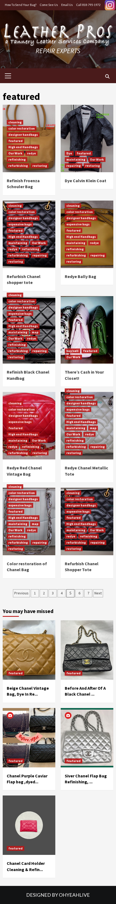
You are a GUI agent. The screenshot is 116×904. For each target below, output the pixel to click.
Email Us (67, 4)
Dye (69, 153)
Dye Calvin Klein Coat (85, 180)
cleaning (15, 122)
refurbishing (18, 166)
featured (15, 141)
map (35, 332)
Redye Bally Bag (80, 276)
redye (31, 153)
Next (98, 593)
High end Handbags (23, 147)
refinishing (17, 159)
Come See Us (49, 4)
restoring (39, 166)
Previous (21, 593)
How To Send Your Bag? (20, 4)
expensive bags (20, 224)
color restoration (21, 128)
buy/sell (72, 351)
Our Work (15, 153)
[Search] (107, 76)
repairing (73, 166)
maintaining (75, 159)
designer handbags (23, 135)
